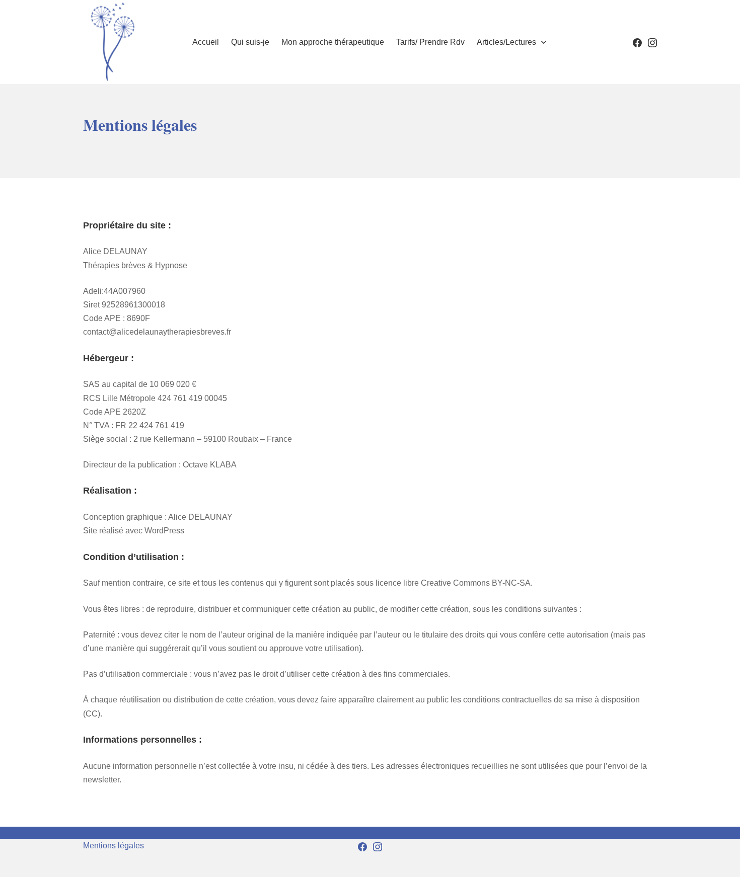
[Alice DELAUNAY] (112, 42)
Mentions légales (113, 845)
